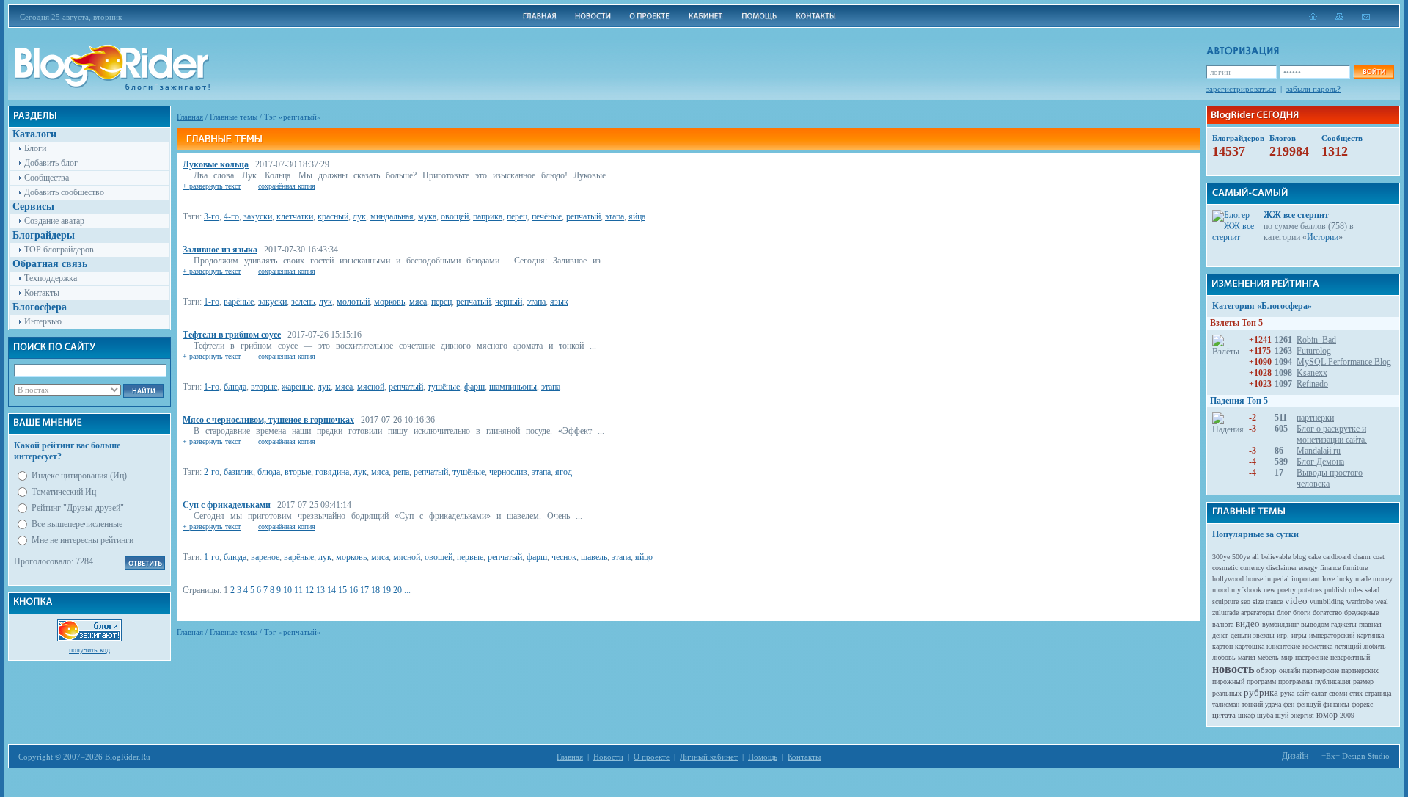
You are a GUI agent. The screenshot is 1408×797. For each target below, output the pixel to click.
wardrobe (1359, 601)
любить (1374, 646)
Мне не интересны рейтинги (82, 540)
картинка (1370, 635)
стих (1356, 693)
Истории (1322, 237)
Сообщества (46, 177)
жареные (297, 387)
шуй (1281, 715)
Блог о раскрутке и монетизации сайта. (1332, 434)
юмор (1327, 715)
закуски (257, 216)
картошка (1249, 646)
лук (359, 216)
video (1296, 600)
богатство (1327, 612)
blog (1299, 557)
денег (1220, 635)
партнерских (1360, 670)
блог (1284, 612)
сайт (1303, 693)
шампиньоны (513, 387)
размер (1363, 681)
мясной (370, 387)
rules (1356, 590)
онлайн (1289, 670)
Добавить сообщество (64, 192)
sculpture (1225, 601)
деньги (1241, 635)
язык (559, 301)
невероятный (1350, 657)
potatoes (1310, 590)
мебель (1268, 657)
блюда (235, 387)
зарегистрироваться (1241, 88)
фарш (474, 387)
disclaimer (1281, 568)
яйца (636, 216)
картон (1222, 646)
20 (397, 590)
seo (1245, 601)
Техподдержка (50, 278)
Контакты (41, 293)
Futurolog (1314, 351)
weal (1381, 601)
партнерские (1320, 670)
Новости (608, 756)
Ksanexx (1312, 373)
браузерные (1361, 612)
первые (470, 557)
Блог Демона (1320, 461)
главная (1370, 624)
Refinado (1312, 384)
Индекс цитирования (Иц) (79, 475)
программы (1295, 681)
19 (386, 590)
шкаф (1246, 715)
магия (1246, 657)
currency (1252, 568)
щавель (594, 557)
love (1328, 579)
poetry (1286, 590)
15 (342, 590)
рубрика (1261, 692)
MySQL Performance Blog (1344, 362)
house (1254, 579)
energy (1308, 568)
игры (1299, 635)
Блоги (35, 148)
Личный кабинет (709, 756)
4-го (231, 216)
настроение (1311, 657)
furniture (1355, 568)
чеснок (563, 557)
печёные (547, 216)
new (1269, 590)
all (1255, 557)
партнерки (1315, 417)
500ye (1241, 557)
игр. (1283, 635)
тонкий (1252, 704)
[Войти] (1373, 72)
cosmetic (1225, 568)
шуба (1265, 715)
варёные (239, 301)
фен (1288, 704)
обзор (1266, 670)
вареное (265, 557)
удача (1273, 704)
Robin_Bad (1316, 340)
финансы (1336, 704)
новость (1233, 669)
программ (1261, 681)
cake (1314, 557)
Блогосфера (1284, 306)
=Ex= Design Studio (1355, 755)
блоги (1301, 612)
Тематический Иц (64, 492)
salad (1372, 590)
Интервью (43, 321)
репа (401, 472)
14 (331, 590)
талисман (1225, 704)
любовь (1224, 657)
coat (1379, 557)
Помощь (762, 756)
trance (1274, 601)
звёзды (1264, 635)
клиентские (1283, 646)
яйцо (644, 557)
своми (1338, 693)
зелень (303, 301)
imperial (1277, 579)
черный (508, 301)
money (1383, 579)
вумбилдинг (1280, 624)
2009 (1347, 715)
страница (1378, 693)
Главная (190, 116)
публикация (1333, 681)
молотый (353, 301)
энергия (1302, 715)
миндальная (392, 216)
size (1258, 601)
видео (1248, 623)
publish (1335, 590)
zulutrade (1225, 612)
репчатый (583, 216)
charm (1362, 557)
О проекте (652, 756)
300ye (1221, 557)
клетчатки (294, 216)
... (407, 590)
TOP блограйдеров (59, 249)
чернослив (508, 472)
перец (517, 216)
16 (353, 590)
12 (309, 590)
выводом (1315, 624)
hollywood (1228, 579)
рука (1287, 693)
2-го (211, 472)
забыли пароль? (1313, 88)
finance (1330, 568)
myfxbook (1246, 590)
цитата (1224, 714)
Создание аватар (54, 221)
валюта (1222, 624)
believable (1276, 557)
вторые (264, 387)
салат (1319, 693)
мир (1287, 657)
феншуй (1309, 704)
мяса (418, 301)
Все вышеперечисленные (77, 524)
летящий (1348, 646)
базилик (238, 472)
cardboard (1337, 557)
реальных (1227, 693)
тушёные (444, 387)
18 (375, 590)
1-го (211, 301)
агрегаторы (1258, 612)
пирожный (1228, 681)
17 (364, 590)
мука (427, 216)
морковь (389, 301)
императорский (1331, 635)
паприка (487, 216)
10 (287, 590)
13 (320, 590)
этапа (614, 216)
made (1363, 579)
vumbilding (1327, 601)
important (1305, 579)
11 (298, 590)
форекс (1362, 704)
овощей (455, 216)
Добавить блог (51, 163)
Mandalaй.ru (1319, 450)
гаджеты (1344, 624)
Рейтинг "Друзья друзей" (78, 508)
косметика (1317, 646)
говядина (332, 472)
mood (1220, 590)
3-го (211, 216)
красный (333, 216)
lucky (1345, 579)
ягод (563, 472)
